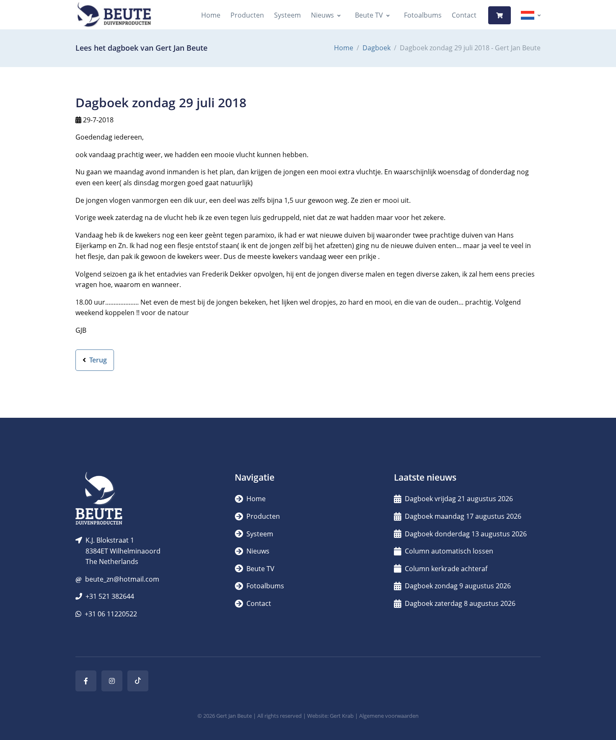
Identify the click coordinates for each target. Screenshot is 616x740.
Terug (97, 360)
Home (210, 15)
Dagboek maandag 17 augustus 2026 (463, 516)
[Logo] (114, 15)
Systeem (287, 15)
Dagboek (376, 47)
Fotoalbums (423, 15)
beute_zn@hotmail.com (122, 579)
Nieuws (322, 15)
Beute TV (369, 15)
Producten (247, 15)
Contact (464, 15)
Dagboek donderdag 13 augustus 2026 (466, 533)
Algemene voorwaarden (389, 715)
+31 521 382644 (109, 596)
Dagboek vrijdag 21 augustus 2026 (459, 498)
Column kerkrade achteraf (446, 568)
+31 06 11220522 (111, 613)
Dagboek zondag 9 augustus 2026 (458, 585)
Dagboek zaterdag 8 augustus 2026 (460, 603)
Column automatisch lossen (449, 551)
